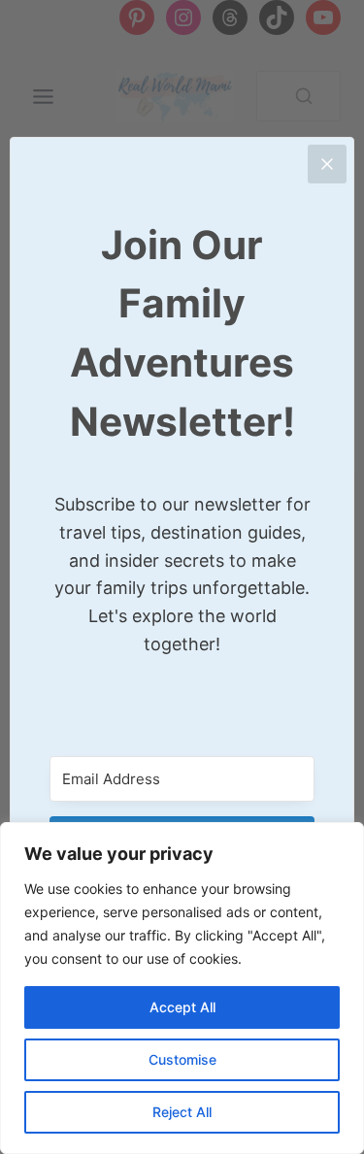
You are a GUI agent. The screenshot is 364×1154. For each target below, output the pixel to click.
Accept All (182, 1007)
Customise (182, 1059)
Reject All (182, 1112)
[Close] (327, 164)
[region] (182, 988)
